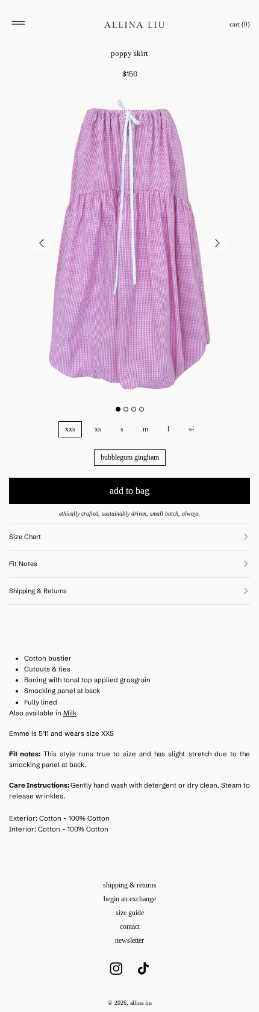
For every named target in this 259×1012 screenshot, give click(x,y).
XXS (70, 429)
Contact (130, 926)
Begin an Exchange (130, 899)
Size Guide (130, 913)
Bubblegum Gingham (130, 457)
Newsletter (129, 940)
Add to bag (129, 491)
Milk (69, 713)
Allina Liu (141, 1002)
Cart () (239, 24)
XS (98, 429)
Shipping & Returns (130, 885)
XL (191, 429)
